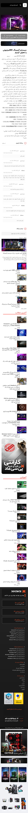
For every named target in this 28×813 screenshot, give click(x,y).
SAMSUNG (12, 117)
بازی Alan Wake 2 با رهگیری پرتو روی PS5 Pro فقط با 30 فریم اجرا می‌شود (11, 350)
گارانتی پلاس (22, 664)
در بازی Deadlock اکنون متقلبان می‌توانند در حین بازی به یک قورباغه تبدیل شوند (11, 387)
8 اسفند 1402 (17, 543)
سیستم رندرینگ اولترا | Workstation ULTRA (16, 658)
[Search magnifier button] (20, 5)
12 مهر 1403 (17, 328)
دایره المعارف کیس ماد (20, 668)
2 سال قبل (24, 254)
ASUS (10, 110)
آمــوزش (23, 679)
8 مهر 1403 (17, 437)
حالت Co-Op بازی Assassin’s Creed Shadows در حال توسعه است (11, 325)
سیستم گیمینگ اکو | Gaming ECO (18, 630)
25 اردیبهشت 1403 (16, 531)
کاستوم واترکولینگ (10, 78)
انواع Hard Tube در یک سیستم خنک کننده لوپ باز (11, 500)
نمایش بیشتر (23, 262)
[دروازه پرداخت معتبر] (19, 703)
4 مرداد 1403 (17, 512)
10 (25, 256)
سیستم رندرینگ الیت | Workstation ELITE (16, 656)
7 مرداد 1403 (17, 503)
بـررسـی (23, 683)
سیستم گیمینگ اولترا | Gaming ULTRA (17, 639)
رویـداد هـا (23, 687)
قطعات (20, 101)
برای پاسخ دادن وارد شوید (8, 152)
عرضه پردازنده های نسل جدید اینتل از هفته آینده (12, 337)
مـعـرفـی (23, 689)
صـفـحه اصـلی (22, 678)
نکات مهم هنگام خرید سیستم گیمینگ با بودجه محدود (12, 282)
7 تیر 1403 (17, 522)
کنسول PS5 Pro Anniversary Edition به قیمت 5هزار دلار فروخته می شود (12, 400)
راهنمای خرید (9, 35)
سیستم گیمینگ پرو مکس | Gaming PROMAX (16, 636)
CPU (10, 105)
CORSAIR (8, 112)
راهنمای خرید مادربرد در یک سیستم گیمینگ (14, 253)
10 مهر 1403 (17, 377)
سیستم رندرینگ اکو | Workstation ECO (17, 648)
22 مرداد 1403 (17, 491)
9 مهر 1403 (17, 403)
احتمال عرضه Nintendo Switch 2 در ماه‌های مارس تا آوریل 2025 (11, 435)
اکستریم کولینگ (15, 64)
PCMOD (12, 122)
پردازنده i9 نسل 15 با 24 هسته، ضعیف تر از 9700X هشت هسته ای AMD (11, 374)
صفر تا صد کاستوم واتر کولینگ (11, 561)
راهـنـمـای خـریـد (22, 685)
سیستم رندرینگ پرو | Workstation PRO (17, 652)
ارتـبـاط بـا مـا (22, 672)
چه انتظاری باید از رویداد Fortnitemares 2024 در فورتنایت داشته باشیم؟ (11, 422)
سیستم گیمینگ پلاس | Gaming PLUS (17, 632)
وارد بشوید (13, 233)
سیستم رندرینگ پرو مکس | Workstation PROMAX (15, 654)
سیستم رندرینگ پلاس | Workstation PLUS (16, 650)
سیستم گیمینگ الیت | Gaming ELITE (17, 637)
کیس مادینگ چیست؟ (14, 511)
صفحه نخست (21, 35)
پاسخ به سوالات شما (14, 551)
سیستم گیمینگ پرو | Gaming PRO (18, 634)
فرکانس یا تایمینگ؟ (14, 521)
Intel (14, 105)
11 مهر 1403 (17, 340)
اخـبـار (24, 681)
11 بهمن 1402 (17, 552)
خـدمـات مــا (22, 666)
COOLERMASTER (11, 126)
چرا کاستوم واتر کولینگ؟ (13, 530)
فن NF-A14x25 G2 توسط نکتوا (11, 411)
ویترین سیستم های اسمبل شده (18, 670)
